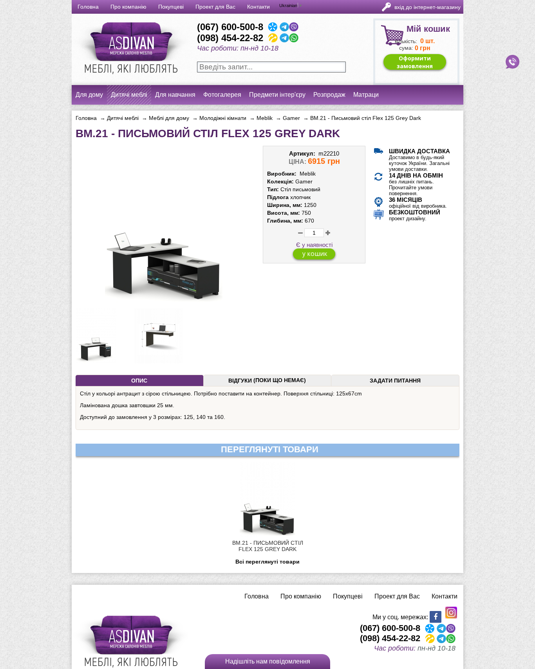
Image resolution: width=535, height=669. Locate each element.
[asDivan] (130, 78)
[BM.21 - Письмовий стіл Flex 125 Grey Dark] (163, 299)
